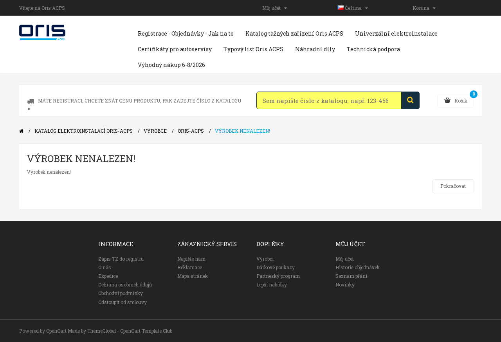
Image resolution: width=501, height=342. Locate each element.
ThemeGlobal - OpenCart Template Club (129, 331)
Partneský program (278, 276)
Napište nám (191, 259)
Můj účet (273, 8)
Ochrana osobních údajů (125, 284)
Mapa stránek (192, 276)
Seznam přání (351, 276)
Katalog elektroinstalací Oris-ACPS (83, 131)
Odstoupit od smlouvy (122, 302)
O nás (104, 267)
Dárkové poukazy (275, 267)
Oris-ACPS (191, 131)
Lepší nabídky (271, 284)
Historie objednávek (357, 267)
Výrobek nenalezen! (242, 131)
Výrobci (265, 259)
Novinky (345, 284)
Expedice (108, 276)
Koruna (423, 8)
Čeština (354, 8)
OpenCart (56, 331)
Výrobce (155, 131)
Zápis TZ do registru (121, 259)
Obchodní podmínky (120, 293)
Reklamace (189, 267)
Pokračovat (453, 186)
